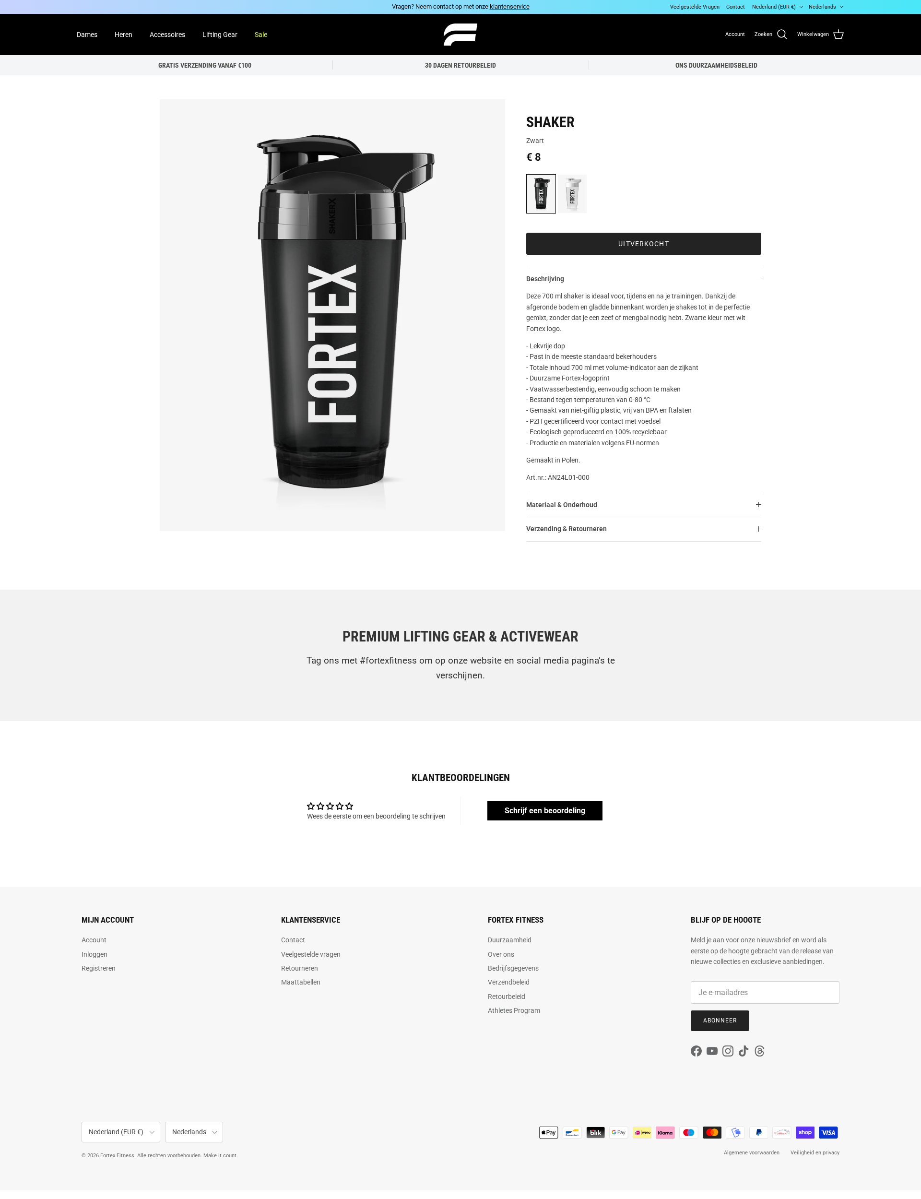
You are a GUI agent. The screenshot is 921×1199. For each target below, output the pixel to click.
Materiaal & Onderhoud (561, 505)
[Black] (541, 194)
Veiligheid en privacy (815, 1153)
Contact (735, 7)
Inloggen (94, 954)
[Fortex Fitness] (460, 35)
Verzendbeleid (509, 982)
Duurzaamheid (509, 940)
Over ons (501, 954)
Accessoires (167, 34)
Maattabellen (300, 982)
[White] (572, 194)
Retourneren (299, 968)
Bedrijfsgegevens (513, 968)
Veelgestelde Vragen (695, 7)
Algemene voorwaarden (751, 1153)
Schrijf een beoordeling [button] (545, 810)
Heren (123, 34)
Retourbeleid (506, 996)
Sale (261, 34)
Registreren (99, 968)
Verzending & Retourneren (566, 529)
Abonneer (720, 1020)
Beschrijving (545, 279)
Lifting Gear (219, 34)
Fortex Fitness (117, 1155)
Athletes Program (514, 1010)
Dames (87, 34)
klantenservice (510, 6)
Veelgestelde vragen (311, 954)
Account (94, 940)
